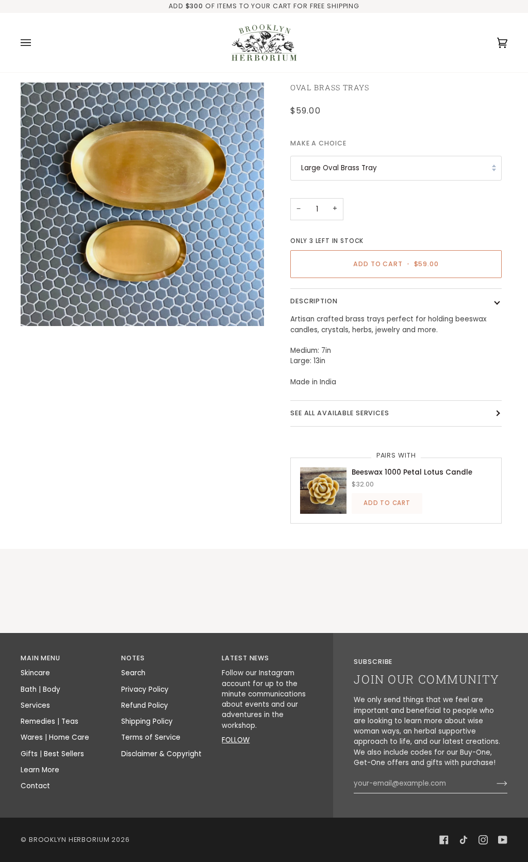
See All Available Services (339, 413)
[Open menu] (36, 42)
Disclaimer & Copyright (161, 754)
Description (314, 301)
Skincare (35, 673)
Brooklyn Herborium (69, 839)
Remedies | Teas (49, 721)
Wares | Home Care (55, 737)
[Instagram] (483, 839)
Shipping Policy (147, 721)
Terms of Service (150, 737)
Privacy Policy (145, 689)
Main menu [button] (40, 658)
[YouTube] (502, 839)
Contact (35, 786)
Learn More (40, 770)
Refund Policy (144, 705)
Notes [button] (132, 658)
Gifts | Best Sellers (52, 754)
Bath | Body (40, 689)
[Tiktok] (463, 839)
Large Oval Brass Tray (339, 168)
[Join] (493, 783)
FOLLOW (236, 740)
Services (35, 705)
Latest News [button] (245, 658)
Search (133, 673)
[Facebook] (444, 839)
